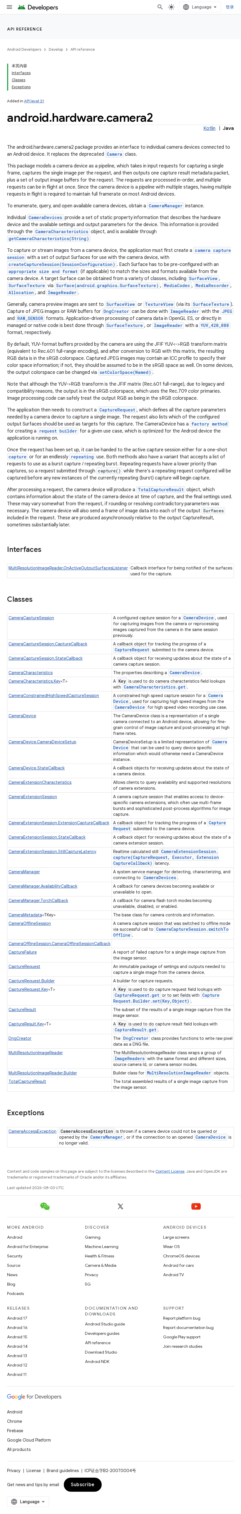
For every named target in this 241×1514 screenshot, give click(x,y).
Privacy (91, 1274)
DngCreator (116, 311)
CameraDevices (45, 217)
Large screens (176, 1237)
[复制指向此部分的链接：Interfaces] (47, 550)
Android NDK (97, 1361)
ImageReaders (130, 1058)
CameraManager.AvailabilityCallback (43, 886)
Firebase (15, 1430)
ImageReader (62, 292)
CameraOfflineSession (30, 923)
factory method (209, 424)
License (33, 1470)
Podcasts (15, 1293)
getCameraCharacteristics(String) (49, 238)
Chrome (14, 1421)
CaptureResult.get (135, 1029)
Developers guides (102, 1333)
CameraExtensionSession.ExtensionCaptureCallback (59, 822)
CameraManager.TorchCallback (38, 900)
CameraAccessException (32, 1131)
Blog (11, 1284)
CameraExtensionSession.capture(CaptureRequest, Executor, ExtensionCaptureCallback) (166, 857)
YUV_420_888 (215, 325)
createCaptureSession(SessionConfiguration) (62, 264)
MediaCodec (177, 285)
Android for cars (178, 1265)
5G (88, 1284)
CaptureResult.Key (26, 1024)
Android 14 (17, 1346)
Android (14, 1237)
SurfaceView (203, 278)
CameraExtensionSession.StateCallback (47, 837)
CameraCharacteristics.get (154, 687)
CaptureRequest (117, 410)
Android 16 (17, 1327)
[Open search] (160, 7)
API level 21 (34, 101)
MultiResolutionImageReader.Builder (43, 1073)
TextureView (159, 304)
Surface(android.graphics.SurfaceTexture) (107, 285)
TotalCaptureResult (161, 489)
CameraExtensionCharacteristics (40, 782)
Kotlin (209, 128)
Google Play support (181, 1337)
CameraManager (166, 205)
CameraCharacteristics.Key (35, 681)
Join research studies (182, 1346)
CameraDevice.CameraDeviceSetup (42, 742)
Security (14, 1256)
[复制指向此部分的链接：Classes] (38, 599)
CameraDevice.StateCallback (37, 768)
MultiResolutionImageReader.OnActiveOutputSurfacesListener (68, 568)
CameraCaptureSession (31, 617)
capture (17, 457)
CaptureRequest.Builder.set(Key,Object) (166, 998)
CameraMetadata (25, 915)
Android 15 (17, 1337)
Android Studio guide (105, 1324)
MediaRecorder (212, 285)
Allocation (21, 292)
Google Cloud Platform (29, 1440)
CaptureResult (22, 1009)
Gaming (93, 1237)
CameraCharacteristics (61, 231)
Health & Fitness (99, 1256)
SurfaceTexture (27, 285)
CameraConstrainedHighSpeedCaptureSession (54, 695)
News (12, 1274)
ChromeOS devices (181, 1256)
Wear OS (171, 1246)
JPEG (227, 311)
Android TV (173, 1274)
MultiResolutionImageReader (36, 1052)
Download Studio (101, 1352)
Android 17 (17, 1318)
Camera (114, 154)
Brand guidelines (63, 1470)
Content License (170, 1171)
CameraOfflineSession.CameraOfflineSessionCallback (60, 943)
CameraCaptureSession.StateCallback (46, 658)
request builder (58, 431)
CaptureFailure (23, 952)
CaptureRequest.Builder (32, 981)
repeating (82, 457)
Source (13, 1265)
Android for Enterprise (27, 1246)
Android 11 (17, 1374)
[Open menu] (9, 7)
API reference (25, 29)
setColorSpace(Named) (125, 372)
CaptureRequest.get (137, 995)
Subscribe (83, 1485)
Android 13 (17, 1355)
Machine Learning (101, 1246)
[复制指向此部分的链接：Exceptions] (50, 1113)
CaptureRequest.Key (28, 989)
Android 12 (17, 1365)
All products (19, 1449)
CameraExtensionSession (33, 796)
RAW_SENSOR (30, 318)
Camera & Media (100, 1265)
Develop (56, 49)
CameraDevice (198, 617)
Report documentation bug (188, 1327)
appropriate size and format (43, 271)
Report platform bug (181, 1318)
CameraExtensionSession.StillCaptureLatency (52, 851)
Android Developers (24, 49)
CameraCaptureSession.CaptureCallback (48, 644)
